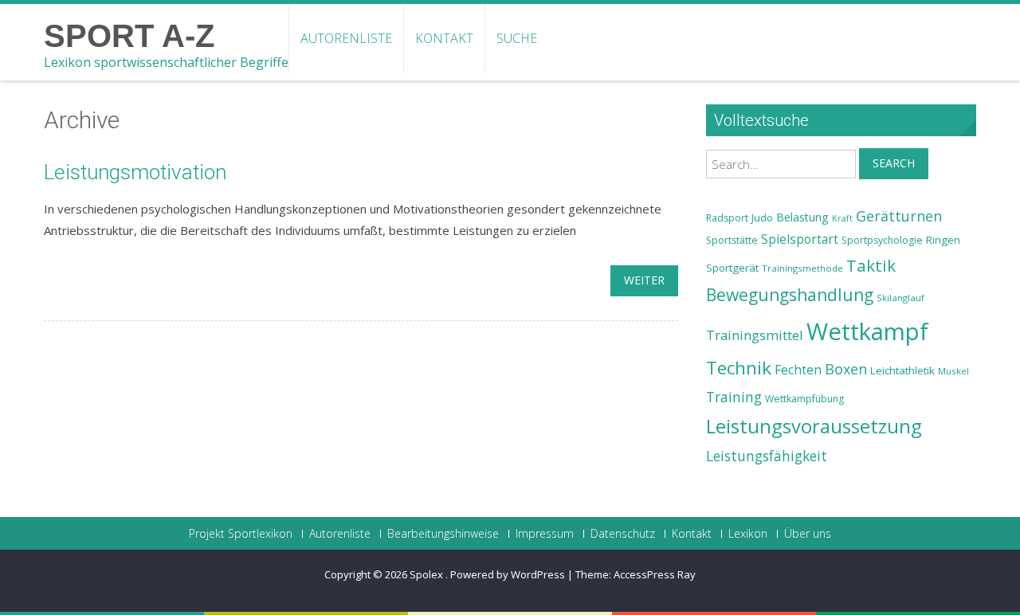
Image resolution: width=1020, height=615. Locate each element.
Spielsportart (799, 239)
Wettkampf (867, 331)
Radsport (727, 218)
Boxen (846, 368)
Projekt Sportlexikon (240, 534)
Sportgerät (732, 267)
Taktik (871, 265)
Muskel (953, 371)
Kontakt (444, 38)
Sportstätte (732, 240)
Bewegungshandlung (789, 295)
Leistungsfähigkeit (766, 455)
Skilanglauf (900, 298)
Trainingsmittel (754, 335)
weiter (644, 280)
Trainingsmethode (802, 268)
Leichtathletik (902, 370)
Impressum (545, 534)
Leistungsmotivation (135, 172)
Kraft (842, 218)
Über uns (807, 534)
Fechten (798, 370)
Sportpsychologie (882, 240)
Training (734, 396)
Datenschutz (622, 534)
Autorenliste (346, 38)
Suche (516, 38)
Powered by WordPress (507, 574)
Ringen (943, 240)
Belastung (802, 217)
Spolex (427, 574)
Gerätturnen (899, 215)
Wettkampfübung (804, 398)
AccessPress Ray (655, 574)
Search (894, 162)
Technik (738, 367)
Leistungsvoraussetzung (814, 426)
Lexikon (747, 534)
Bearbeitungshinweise (443, 534)
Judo (762, 217)
